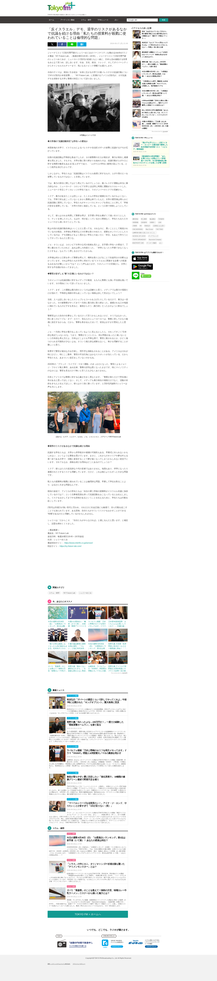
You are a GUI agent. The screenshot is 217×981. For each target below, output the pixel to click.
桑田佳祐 (135, 219)
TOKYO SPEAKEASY (139, 239)
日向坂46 (144, 222)
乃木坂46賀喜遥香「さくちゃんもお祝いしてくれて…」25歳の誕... (117, 623)
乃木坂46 (161, 219)
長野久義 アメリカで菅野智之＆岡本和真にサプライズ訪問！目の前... (117, 668)
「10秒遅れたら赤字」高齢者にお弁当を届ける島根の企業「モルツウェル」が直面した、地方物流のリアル (155, 83)
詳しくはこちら (88, 704)
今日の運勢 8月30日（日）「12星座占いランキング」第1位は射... (97, 646)
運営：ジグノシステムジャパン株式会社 (59, 964)
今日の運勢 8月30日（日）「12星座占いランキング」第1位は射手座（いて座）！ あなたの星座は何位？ (155, 93)
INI (141, 225)
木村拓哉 (135, 222)
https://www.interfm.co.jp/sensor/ (78, 543)
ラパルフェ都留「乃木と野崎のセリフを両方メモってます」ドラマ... (97, 623)
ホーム (51, 20)
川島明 (135, 225)
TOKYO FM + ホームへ (88, 914)
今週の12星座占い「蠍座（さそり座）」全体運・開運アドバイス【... (77, 623)
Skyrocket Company (155, 239)
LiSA (159, 222)
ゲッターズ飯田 (151, 243)
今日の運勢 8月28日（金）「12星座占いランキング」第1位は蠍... (57, 623)
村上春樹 (144, 219)
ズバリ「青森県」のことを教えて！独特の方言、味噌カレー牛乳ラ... (57, 668)
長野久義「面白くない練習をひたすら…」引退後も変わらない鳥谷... (77, 668)
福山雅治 (152, 219)
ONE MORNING (138, 229)
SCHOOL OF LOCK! (139, 236)
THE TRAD (159, 229)
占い (116, 20)
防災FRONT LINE (138, 243)
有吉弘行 (147, 225)
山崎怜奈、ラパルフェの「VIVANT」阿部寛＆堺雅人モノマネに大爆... (97, 668)
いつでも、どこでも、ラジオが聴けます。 (108, 930)
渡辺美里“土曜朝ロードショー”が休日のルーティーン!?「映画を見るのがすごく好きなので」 (155, 54)
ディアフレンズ (153, 236)
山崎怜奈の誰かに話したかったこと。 (144, 232)
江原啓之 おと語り (159, 225)
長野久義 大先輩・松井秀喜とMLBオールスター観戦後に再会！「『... (117, 646)
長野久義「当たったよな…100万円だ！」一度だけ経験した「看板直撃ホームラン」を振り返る (155, 64)
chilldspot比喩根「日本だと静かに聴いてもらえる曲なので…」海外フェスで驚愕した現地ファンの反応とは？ (155, 103)
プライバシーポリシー (79, 964)
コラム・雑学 (86, 20)
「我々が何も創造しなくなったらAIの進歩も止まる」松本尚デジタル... (57, 646)
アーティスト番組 (67, 20)
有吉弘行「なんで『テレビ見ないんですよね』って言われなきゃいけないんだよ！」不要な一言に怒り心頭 (155, 45)
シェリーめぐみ (85, 593)
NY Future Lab (69, 593)
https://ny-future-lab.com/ (70, 546)
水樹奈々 (152, 222)
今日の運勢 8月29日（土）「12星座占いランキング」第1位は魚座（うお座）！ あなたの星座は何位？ (155, 74)
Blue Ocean (149, 229)
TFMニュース (103, 20)
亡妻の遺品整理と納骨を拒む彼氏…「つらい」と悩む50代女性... (77, 646)
